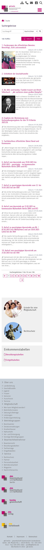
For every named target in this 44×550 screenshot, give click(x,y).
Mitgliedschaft (11, 404)
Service (7, 453)
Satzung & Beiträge (11, 413)
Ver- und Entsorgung (12, 434)
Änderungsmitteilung (12, 418)
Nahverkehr (8, 432)
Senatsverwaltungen (12, 427)
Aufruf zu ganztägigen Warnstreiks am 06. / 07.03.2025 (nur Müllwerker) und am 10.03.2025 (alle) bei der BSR (20, 229)
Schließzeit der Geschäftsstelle (16, 74)
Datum (29, 39)
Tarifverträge (9, 448)
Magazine (7, 467)
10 (39, 276)
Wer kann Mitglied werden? (14, 407)
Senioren (7, 396)
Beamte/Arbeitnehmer (14, 439)
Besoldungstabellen (11, 446)
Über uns (8, 382)
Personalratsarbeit (11, 462)
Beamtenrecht (9, 443)
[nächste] (22, 280)
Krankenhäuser (10, 429)
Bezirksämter (9, 424)
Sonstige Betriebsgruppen (14, 437)
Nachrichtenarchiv (11, 470)
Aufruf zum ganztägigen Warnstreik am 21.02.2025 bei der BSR (19, 251)
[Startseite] (3, 21)
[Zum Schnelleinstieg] (21, 3)
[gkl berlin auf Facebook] (35, 3)
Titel (38, 39)
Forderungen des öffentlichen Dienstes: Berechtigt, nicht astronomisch (18, 46)
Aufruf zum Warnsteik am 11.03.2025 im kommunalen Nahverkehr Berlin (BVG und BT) (20, 207)
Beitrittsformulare (11, 410)
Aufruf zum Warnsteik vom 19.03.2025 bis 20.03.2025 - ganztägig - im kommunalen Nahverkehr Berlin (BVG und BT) (19, 164)
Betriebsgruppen (12, 420)
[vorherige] (5, 276)
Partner (7, 460)
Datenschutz (33, 537)
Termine (7, 401)
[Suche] (40, 3)
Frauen (6, 393)
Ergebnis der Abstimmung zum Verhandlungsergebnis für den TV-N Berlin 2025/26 (19, 120)
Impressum (20, 537)
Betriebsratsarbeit (11, 465)
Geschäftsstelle (9, 388)
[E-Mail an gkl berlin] (30, 3)
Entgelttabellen (9, 451)
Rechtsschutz (9, 457)
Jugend (6, 391)
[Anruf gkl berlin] (26, 3)
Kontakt (10, 537)
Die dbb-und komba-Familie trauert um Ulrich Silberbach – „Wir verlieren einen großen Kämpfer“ (22, 91)
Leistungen (8, 415)
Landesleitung (9, 386)
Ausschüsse (8, 399)
